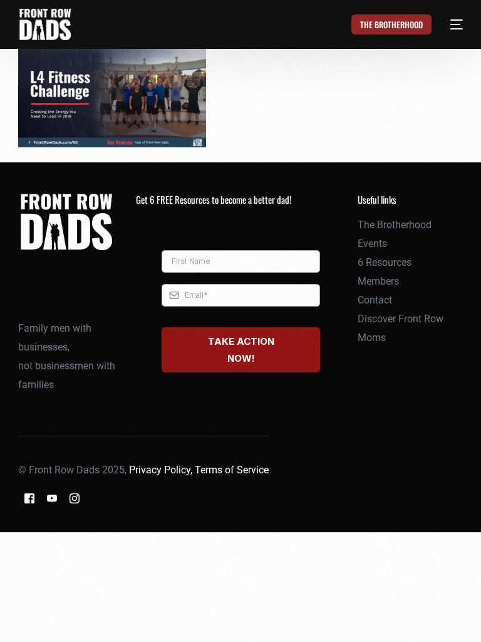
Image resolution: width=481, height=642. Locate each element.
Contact (375, 300)
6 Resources (384, 262)
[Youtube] (52, 497)
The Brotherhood (395, 225)
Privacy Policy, (162, 470)
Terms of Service (232, 470)
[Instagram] (74, 497)
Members (378, 281)
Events (372, 244)
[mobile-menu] (449, 24)
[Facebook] (29, 497)
